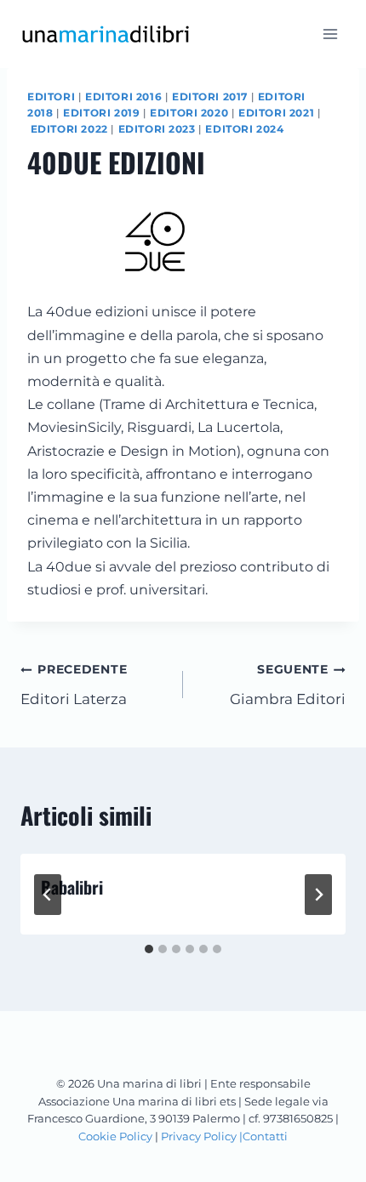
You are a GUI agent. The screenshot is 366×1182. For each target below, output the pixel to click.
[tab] (149, 949)
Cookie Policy (115, 1136)
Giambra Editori (288, 684)
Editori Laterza (73, 684)
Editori (51, 96)
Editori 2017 (210, 96)
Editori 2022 (69, 128)
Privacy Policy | (202, 1136)
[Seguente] (318, 894)
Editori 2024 (244, 128)
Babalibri (72, 887)
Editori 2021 (276, 112)
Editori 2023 (157, 128)
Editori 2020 (189, 112)
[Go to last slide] (47, 894)
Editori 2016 (123, 96)
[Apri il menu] (330, 33)
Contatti (265, 1136)
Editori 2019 (101, 112)
